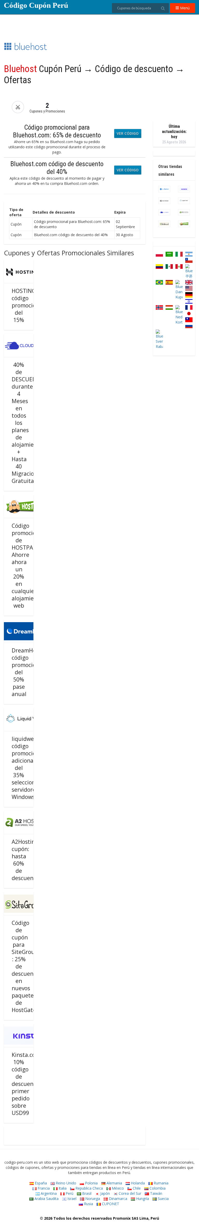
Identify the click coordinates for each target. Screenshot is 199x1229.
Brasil (86, 1193)
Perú (69, 1193)
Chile (136, 1188)
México (117, 1188)
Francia (43, 1188)
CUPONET (110, 1203)
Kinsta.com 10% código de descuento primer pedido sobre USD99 (26, 1083)
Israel (71, 1198)
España (40, 1183)
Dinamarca (117, 1198)
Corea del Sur (129, 1193)
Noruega (92, 1198)
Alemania (113, 1183)
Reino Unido (65, 1183)
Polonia (91, 1183)
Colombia (157, 1188)
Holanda (137, 1183)
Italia (62, 1188)
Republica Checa (88, 1188)
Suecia (163, 1198)
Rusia (88, 1203)
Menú (184, 7)
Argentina (48, 1193)
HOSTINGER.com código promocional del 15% (33, 305)
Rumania (160, 1183)
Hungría (142, 1198)
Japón (104, 1193)
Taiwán (155, 1193)
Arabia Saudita (46, 1198)
